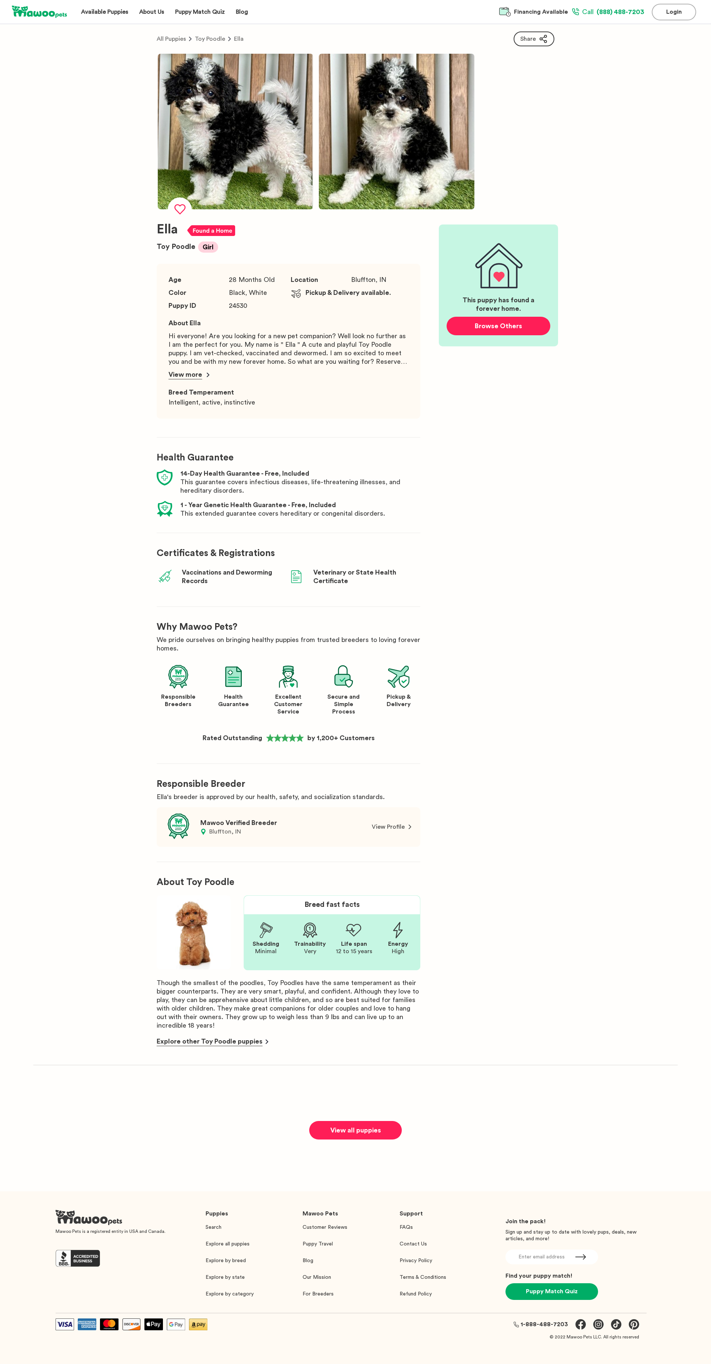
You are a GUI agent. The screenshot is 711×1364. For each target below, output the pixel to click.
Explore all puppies (228, 1244)
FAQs (406, 1227)
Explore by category (230, 1294)
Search (213, 1227)
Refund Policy (416, 1294)
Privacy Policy (416, 1260)
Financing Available (541, 12)
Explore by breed (226, 1260)
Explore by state (225, 1277)
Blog (308, 1260)
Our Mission (317, 1277)
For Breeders (318, 1294)
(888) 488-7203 (613, 12)
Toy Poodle (210, 39)
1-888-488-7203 (544, 1324)
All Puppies (171, 39)
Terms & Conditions (423, 1277)
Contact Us (413, 1244)
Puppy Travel (318, 1244)
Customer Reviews (325, 1227)
